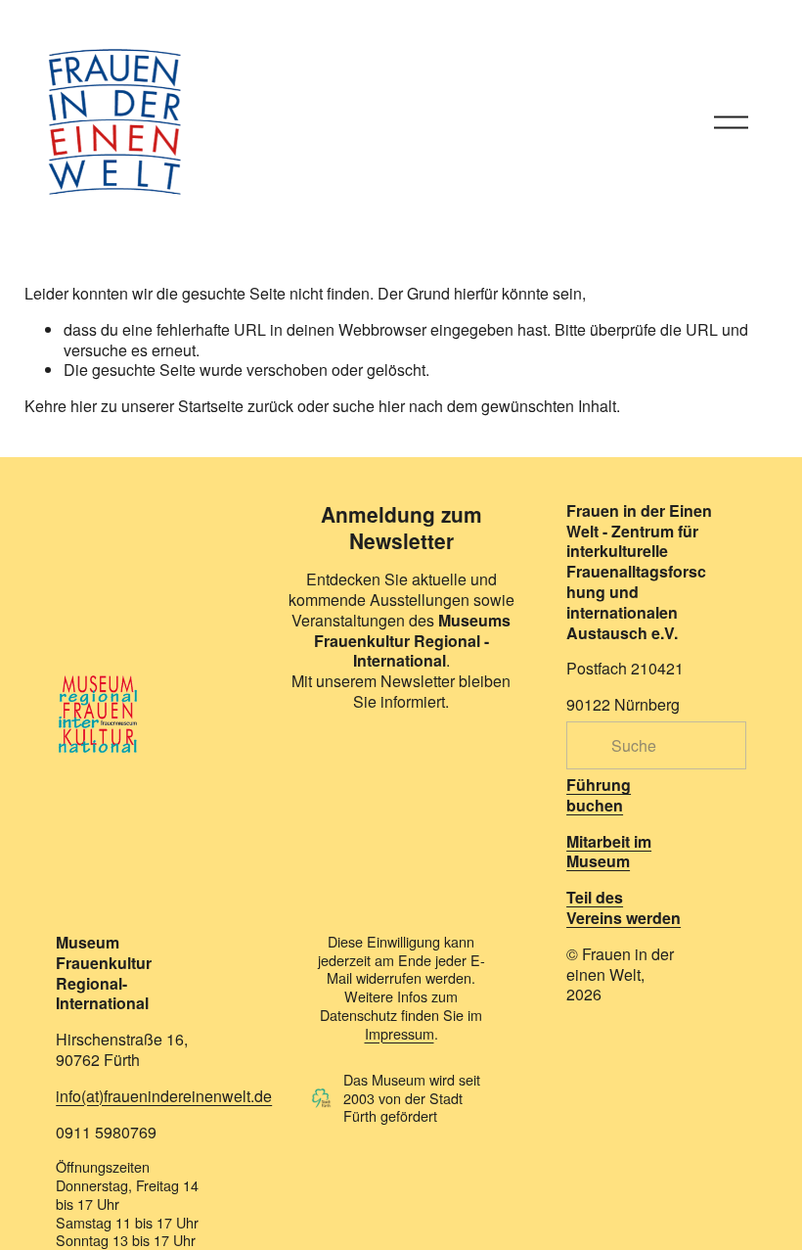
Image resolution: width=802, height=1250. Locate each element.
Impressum (399, 1034)
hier (83, 405)
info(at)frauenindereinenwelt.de (164, 1097)
